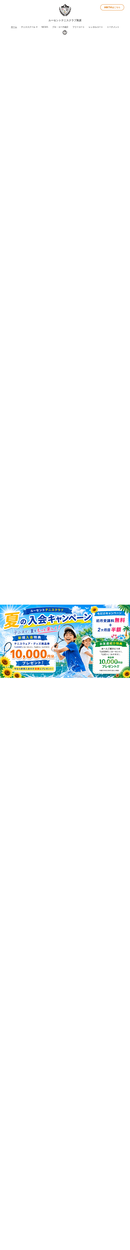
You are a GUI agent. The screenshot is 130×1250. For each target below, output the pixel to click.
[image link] (65, 10)
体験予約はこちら (112, 7)
